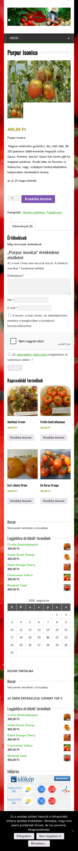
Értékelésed (15, 275)
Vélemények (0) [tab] (22, 226)
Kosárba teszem (38, 199)
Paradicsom (54, 212)
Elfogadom (24, 836)
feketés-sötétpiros (34, 212)
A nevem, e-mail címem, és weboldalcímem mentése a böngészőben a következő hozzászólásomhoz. (37, 321)
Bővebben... (39, 843)
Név (10, 300)
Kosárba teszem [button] (21, 437)
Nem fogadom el (50, 836)
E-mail (12, 308)
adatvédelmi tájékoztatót (32, 354)
